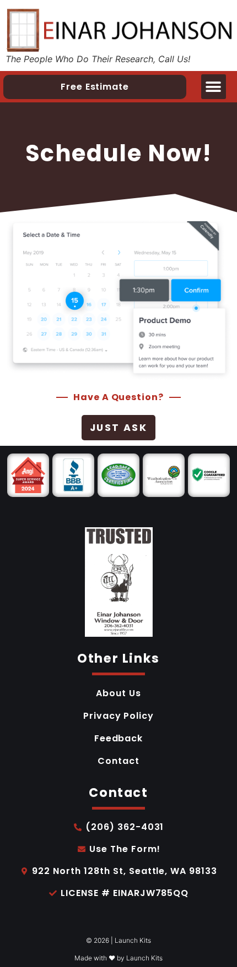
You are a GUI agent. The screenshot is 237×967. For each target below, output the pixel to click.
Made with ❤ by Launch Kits (118, 958)
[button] (213, 86)
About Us (118, 693)
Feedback (118, 738)
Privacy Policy (118, 715)
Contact (118, 761)
